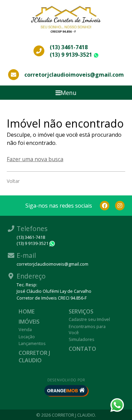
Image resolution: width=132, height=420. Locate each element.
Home (27, 311)
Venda (25, 329)
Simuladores (81, 339)
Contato (82, 348)
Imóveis (29, 321)
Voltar (13, 181)
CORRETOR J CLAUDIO (34, 356)
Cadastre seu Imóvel (89, 319)
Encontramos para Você (87, 329)
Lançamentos (32, 343)
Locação (27, 336)
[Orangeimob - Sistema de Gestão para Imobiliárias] (66, 390)
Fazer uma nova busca (35, 159)
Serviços (81, 311)
